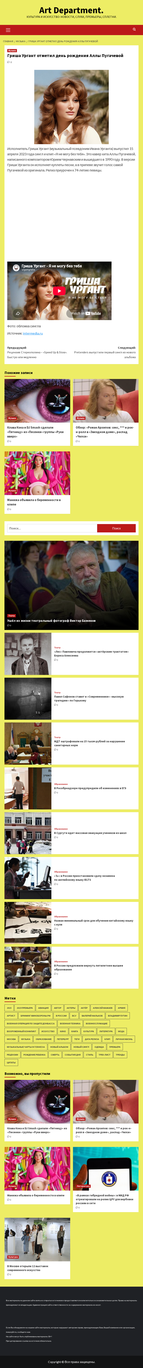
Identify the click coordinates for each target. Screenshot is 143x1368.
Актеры (71, 1008)
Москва (11, 1039)
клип (107, 1039)
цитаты (11, 1062)
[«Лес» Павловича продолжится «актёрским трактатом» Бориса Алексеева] (27, 654)
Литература (106, 1031)
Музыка (12, 50)
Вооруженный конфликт (21, 1031)
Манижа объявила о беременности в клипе (35, 1195)
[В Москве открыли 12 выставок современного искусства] (37, 1239)
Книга (74, 1031)
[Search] (134, 29)
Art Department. (71, 10)
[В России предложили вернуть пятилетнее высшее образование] (27, 968)
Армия (121, 1008)
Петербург (63, 1039)
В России (61, 1015)
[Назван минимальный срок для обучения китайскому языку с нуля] (27, 923)
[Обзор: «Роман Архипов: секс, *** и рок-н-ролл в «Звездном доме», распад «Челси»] (106, 401)
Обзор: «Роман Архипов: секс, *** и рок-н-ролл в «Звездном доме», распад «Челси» (105, 431)
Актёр (84, 1008)
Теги (77, 1039)
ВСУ (74, 1015)
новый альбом (59, 1047)
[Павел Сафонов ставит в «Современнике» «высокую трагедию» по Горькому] (27, 699)
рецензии (12, 1054)
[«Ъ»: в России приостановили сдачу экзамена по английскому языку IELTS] (27, 878)
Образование (61, 784)
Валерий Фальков (92, 1015)
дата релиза (92, 1039)
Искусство (48, 1031)
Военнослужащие (96, 1023)
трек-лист (104, 1054)
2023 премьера (25, 1008)
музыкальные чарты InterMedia (26, 1047)
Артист (11, 1015)
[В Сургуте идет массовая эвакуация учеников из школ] (27, 833)
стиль (89, 1054)
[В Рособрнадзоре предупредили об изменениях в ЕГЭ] (27, 788)
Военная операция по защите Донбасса (31, 1023)
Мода (121, 1031)
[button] (8, 29)
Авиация (43, 1008)
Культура (88, 1031)
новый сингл (81, 1047)
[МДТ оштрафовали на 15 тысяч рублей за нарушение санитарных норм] (27, 743)
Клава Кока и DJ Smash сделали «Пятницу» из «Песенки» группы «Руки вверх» (35, 431)
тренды (120, 1054)
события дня (73, 1054)
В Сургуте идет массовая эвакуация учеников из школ (90, 833)
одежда (99, 1047)
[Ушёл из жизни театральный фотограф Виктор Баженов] (71, 585)
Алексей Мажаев (102, 1008)
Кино (63, 1031)
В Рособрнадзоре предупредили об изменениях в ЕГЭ (90, 788)
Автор (57, 1008)
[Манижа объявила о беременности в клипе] (37, 473)
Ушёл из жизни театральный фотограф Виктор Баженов (51, 620)
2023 (9, 1008)
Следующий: (105, 352)
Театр (11, 615)
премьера (114, 1047)
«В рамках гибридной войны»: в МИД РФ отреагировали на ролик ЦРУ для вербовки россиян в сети (104, 1199)
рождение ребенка (34, 1054)
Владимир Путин (117, 1015)
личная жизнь (124, 1039)
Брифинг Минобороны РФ (35, 1015)
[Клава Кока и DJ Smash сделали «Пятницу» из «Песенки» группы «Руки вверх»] (37, 401)
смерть (55, 1054)
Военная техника (70, 1023)
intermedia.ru (33, 333)
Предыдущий (37, 352)
